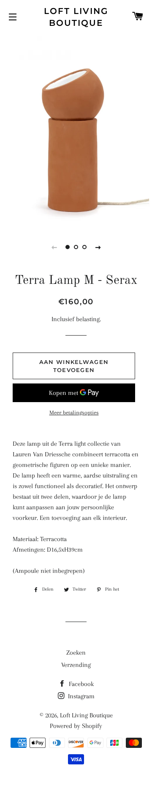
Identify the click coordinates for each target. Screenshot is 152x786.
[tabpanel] (76, 129)
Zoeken (76, 652)
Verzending (76, 665)
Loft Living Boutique (76, 17)
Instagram (80, 696)
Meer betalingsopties (74, 412)
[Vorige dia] (54, 247)
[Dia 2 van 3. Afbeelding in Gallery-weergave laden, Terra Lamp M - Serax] (76, 247)
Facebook (80, 684)
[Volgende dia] (98, 247)
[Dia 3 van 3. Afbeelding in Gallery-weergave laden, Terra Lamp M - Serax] (84, 247)
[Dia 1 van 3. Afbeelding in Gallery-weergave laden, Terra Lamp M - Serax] (67, 247)
